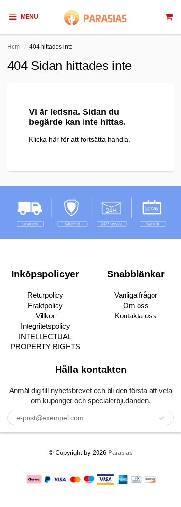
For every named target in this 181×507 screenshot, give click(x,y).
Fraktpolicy (45, 305)
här (54, 139)
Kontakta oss (135, 316)
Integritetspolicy (45, 326)
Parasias (120, 452)
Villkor (45, 316)
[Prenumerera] (161, 418)
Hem (13, 46)
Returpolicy (45, 295)
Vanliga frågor (135, 295)
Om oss (136, 305)
